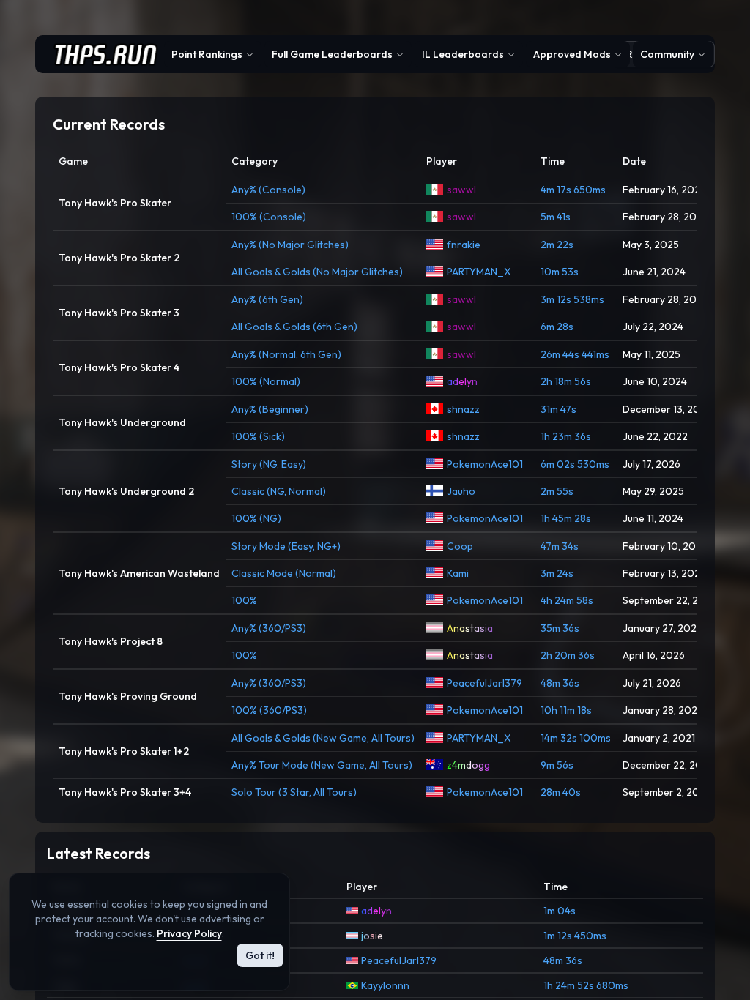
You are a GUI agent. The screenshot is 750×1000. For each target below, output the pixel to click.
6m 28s (557, 326)
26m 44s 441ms (575, 354)
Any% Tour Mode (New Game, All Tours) (321, 765)
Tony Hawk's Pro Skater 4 (119, 367)
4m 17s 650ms (573, 189)
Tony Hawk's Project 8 (111, 641)
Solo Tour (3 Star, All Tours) (294, 792)
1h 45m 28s (566, 518)
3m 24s (557, 573)
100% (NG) (256, 518)
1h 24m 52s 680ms (585, 985)
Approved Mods (572, 54)
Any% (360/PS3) (268, 628)
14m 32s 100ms (576, 738)
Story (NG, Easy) (268, 464)
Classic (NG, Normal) (278, 491)
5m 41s (556, 216)
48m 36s (560, 683)
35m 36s (560, 628)
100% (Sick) (258, 436)
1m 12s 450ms (574, 935)
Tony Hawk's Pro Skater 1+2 (124, 751)
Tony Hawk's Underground (122, 422)
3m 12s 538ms (572, 299)
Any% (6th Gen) (267, 299)
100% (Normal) (265, 381)
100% (244, 600)
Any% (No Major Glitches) (290, 244)
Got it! (260, 955)
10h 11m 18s (566, 710)
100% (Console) (268, 216)
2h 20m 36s (568, 655)
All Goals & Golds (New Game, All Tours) (323, 738)
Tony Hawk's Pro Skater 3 (119, 312)
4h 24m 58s (567, 600)
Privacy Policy (189, 933)
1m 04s (559, 910)
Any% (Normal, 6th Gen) (286, 354)
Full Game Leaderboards (332, 54)
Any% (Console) (268, 189)
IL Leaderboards (463, 54)
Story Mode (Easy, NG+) (286, 546)
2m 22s (557, 244)
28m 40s (561, 792)
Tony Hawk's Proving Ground (128, 696)
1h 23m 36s (566, 436)
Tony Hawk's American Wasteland (139, 573)
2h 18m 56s (566, 381)
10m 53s (560, 271)
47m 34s (560, 546)
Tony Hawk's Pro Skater (115, 202)
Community (667, 54)
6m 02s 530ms (575, 464)
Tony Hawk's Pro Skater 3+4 (125, 792)
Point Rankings (206, 54)
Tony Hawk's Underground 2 (126, 491)
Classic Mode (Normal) (283, 573)
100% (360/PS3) (269, 710)
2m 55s (557, 491)
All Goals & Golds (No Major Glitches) (317, 271)
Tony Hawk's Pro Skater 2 (119, 257)
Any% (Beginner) (269, 409)
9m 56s (557, 765)
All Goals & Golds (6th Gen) (294, 326)
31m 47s (558, 409)
